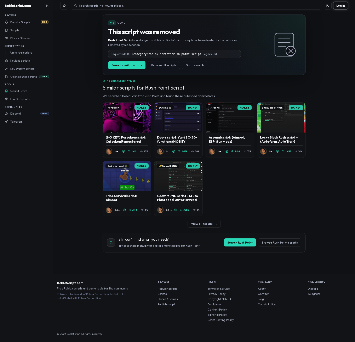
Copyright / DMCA (219, 299)
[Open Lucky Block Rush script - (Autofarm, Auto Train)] (281, 130)
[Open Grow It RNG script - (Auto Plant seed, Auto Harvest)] (178, 188)
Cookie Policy (267, 304)
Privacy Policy (216, 294)
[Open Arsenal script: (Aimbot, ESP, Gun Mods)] (230, 130)
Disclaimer (214, 304)
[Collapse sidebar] (47, 5)
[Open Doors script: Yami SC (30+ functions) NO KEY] (178, 130)
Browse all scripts (163, 65)
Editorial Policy (217, 315)
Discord (313, 289)
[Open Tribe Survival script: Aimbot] (127, 188)
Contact (263, 294)
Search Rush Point (240, 242)
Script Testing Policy (221, 320)
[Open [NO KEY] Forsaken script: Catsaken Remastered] (127, 130)
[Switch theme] (328, 6)
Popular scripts (167, 289)
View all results (204, 224)
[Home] (64, 6)
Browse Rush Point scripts (280, 242)
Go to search (194, 65)
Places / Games (168, 299)
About (262, 289)
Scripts (162, 294)
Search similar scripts (126, 65)
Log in (340, 5)
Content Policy (217, 309)
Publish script (166, 304)
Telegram (314, 294)
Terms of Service (219, 289)
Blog (261, 299)
